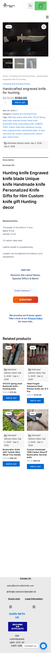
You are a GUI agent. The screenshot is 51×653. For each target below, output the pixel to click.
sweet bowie (12, 137)
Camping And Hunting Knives (22, 76)
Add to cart (20, 102)
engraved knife (14, 130)
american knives (19, 120)
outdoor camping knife (25, 134)
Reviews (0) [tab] (8, 165)
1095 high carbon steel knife (20, 117)
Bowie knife (32, 120)
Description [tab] (8, 160)
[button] (47, 17)
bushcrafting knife (26, 124)
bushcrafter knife (10, 124)
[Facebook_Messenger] (43, 646)
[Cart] (41, 5)
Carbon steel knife (17, 127)
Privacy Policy (35, 318)
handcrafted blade (29, 130)
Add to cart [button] (11, 398)
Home (5, 76)
